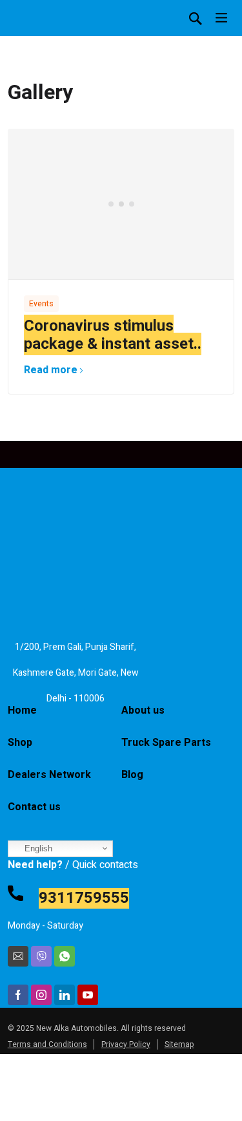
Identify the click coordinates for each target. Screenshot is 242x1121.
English (37, 848)
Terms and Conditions (47, 1044)
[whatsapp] (64, 956)
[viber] (41, 956)
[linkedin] (64, 995)
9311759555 (84, 898)
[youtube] (87, 995)
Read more (50, 370)
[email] (18, 956)
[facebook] (18, 995)
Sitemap (179, 1044)
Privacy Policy (125, 1044)
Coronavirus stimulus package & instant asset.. (112, 335)
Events (41, 304)
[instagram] (41, 995)
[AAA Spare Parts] (46, 38)
